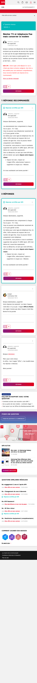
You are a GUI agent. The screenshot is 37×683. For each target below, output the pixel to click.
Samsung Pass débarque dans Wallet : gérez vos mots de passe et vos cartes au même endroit (22, 460)
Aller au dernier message (11, 78)
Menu (34, 2)
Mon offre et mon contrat (9, 15)
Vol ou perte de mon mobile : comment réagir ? (17, 404)
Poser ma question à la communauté (13, 418)
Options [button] (34, 15)
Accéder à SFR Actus (9, 470)
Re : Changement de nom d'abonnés (14, 491)
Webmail (27, 2)
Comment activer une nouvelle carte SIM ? (16, 401)
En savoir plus (6, 543)
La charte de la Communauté (10, 553)
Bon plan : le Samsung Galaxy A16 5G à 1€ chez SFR (21, 451)
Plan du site (5, 557)
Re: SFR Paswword (8, 501)
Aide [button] (2, 7)
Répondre (19, 91)
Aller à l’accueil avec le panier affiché (22, 2)
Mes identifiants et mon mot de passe (16, 504)
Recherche (18, 2)
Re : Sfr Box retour (8, 508)
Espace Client (31, 2)
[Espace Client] (31, 2)
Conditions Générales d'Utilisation (11, 555)
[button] (5, 86)
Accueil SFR (2, 2)
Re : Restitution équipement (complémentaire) (17, 518)
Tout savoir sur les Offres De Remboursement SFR (18, 406)
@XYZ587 (11, 354)
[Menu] (35, 2)
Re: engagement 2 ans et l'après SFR (14, 484)
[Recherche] (18, 2)
